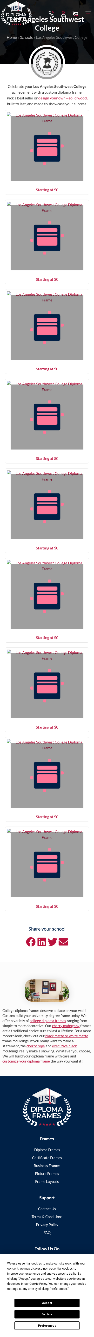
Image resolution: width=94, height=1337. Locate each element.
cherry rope (36, 1046)
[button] (88, 14)
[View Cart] (75, 14)
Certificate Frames (47, 1157)
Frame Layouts (47, 1181)
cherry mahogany (66, 1026)
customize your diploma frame (26, 1061)
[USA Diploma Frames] (47, 1107)
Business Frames (47, 1165)
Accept (47, 1303)
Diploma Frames (47, 1150)
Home (12, 37)
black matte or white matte (66, 1036)
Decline (47, 1314)
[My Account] (63, 14)
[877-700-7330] (51, 14)
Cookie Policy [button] (38, 1283)
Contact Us (47, 1209)
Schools (26, 37)
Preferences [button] (59, 1289)
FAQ (47, 1232)
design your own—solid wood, (62, 98)
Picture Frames (47, 1173)
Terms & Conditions (47, 1216)
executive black (64, 1046)
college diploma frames (48, 1020)
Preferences (47, 1325)
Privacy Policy (47, 1224)
